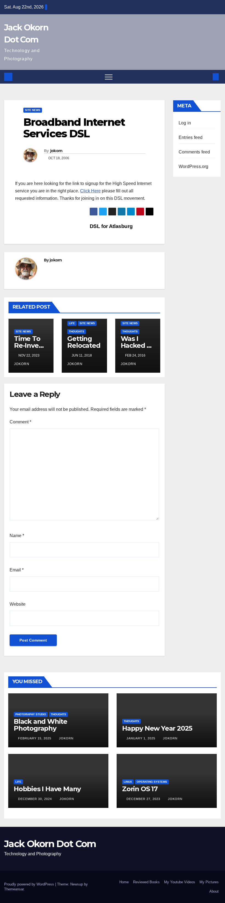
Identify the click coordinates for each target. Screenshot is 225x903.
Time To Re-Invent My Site (30, 345)
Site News (32, 110)
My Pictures (209, 882)
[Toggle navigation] (108, 76)
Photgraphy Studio (30, 714)
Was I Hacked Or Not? (137, 345)
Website (18, 604)
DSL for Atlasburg (110, 226)
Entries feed (191, 137)
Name (17, 535)
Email (17, 570)
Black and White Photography (40, 724)
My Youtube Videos (179, 882)
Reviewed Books (146, 882)
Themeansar (14, 889)
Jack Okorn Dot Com (50, 844)
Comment (20, 422)
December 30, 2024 (35, 799)
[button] (206, 76)
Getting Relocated (83, 342)
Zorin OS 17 (140, 789)
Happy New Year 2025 (157, 728)
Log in (185, 123)
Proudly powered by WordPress (29, 884)
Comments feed (194, 152)
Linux (128, 781)
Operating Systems (152, 781)
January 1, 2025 (141, 738)
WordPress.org (194, 166)
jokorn (56, 150)
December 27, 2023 (143, 799)
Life (72, 323)
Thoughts (76, 331)
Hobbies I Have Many (47, 789)
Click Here (90, 191)
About (214, 891)
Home (124, 882)
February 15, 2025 (35, 738)
